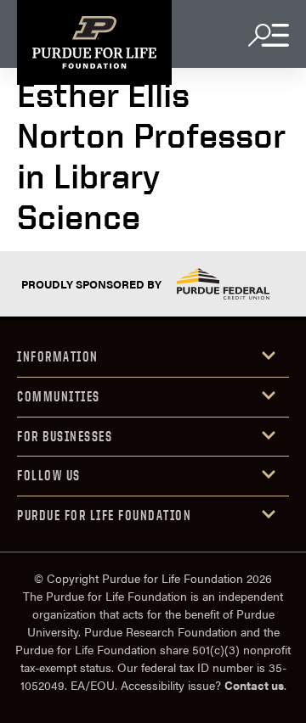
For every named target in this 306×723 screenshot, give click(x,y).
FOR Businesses (64, 436)
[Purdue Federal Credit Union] (223, 284)
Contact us (254, 684)
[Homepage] (94, 42)
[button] (153, 358)
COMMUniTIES (58, 396)
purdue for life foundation (104, 515)
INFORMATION (58, 356)
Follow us (49, 475)
